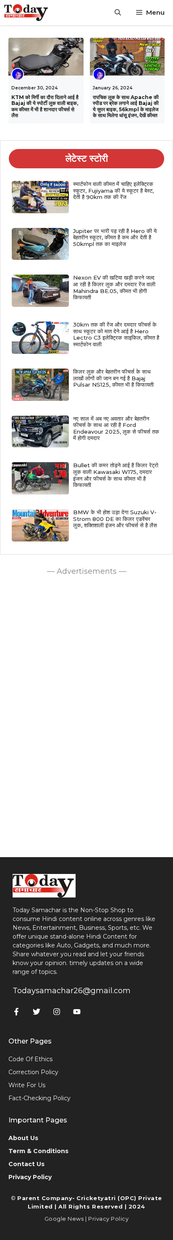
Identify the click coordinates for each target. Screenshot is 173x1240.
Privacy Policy (108, 1218)
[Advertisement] (86, 714)
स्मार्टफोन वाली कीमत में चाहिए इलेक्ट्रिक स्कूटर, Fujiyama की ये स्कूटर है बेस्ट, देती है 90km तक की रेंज (113, 190)
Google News (64, 1218)
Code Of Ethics (30, 1059)
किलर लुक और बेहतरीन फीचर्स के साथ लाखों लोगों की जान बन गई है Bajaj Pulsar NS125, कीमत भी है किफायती (113, 378)
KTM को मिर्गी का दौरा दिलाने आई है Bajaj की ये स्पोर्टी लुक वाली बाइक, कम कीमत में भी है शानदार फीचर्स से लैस (45, 106)
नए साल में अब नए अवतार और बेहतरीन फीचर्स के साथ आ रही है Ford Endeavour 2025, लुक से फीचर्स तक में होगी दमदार (116, 428)
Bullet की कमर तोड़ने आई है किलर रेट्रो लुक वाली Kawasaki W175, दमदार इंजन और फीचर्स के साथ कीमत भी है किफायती (115, 475)
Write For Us (26, 1085)
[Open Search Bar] (117, 12)
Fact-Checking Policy (39, 1098)
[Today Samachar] (26, 12)
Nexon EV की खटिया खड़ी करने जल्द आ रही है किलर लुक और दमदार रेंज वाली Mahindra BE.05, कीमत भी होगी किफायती (114, 287)
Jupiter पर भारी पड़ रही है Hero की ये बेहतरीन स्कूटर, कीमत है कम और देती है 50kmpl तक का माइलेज (115, 237)
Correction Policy (33, 1072)
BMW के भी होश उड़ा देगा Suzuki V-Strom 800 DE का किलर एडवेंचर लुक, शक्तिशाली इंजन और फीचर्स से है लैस (115, 518)
